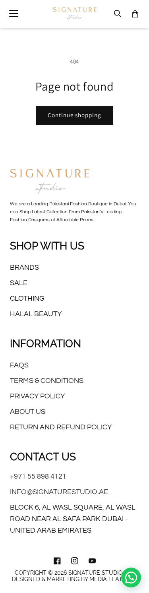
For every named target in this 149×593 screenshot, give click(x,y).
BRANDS (24, 267)
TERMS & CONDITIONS (46, 380)
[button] (14, 14)
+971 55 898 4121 (38, 476)
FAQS (19, 365)
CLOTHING (27, 298)
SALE (18, 283)
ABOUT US (27, 411)
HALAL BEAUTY (36, 314)
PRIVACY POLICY (37, 396)
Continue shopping (74, 115)
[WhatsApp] (131, 577)
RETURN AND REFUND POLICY (61, 427)
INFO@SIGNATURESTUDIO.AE (59, 492)
